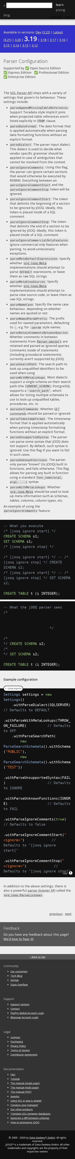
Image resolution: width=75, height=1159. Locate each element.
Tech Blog (16, 975)
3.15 (6, 45)
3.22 (46, 32)
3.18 (43, 40)
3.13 (25, 45)
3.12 (35, 45)
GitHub (14, 980)
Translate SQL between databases (30, 1113)
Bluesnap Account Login (24, 1017)
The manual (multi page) (24, 1087)
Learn (59, 5)
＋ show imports (13, 688)
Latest (58, 32)
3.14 (16, 45)
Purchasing (16, 1041)
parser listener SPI (41, 890)
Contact (15, 1008)
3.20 (18, 40)
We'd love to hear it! (18, 939)
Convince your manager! (24, 1105)
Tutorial (15, 1079)
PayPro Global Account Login (27, 1013)
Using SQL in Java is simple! (26, 1100)
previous (55, 914)
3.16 (62, 40)
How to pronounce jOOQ (24, 1122)
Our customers (19, 971)
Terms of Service (20, 1050)
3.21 (7, 40)
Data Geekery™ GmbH (42, 1137)
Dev (38, 32)
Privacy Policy (18, 1046)
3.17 (53, 40)
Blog (6, 15)
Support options (19, 1004)
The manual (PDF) (20, 1092)
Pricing (60, 10)
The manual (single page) (25, 1083)
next (68, 914)
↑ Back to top (37, 957)
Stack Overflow (19, 984)
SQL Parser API (21, 93)
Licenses (15, 1037)
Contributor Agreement (24, 1054)
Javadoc (15, 1096)
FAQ (12, 1074)
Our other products (21, 1109)
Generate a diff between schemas (29, 1118)
